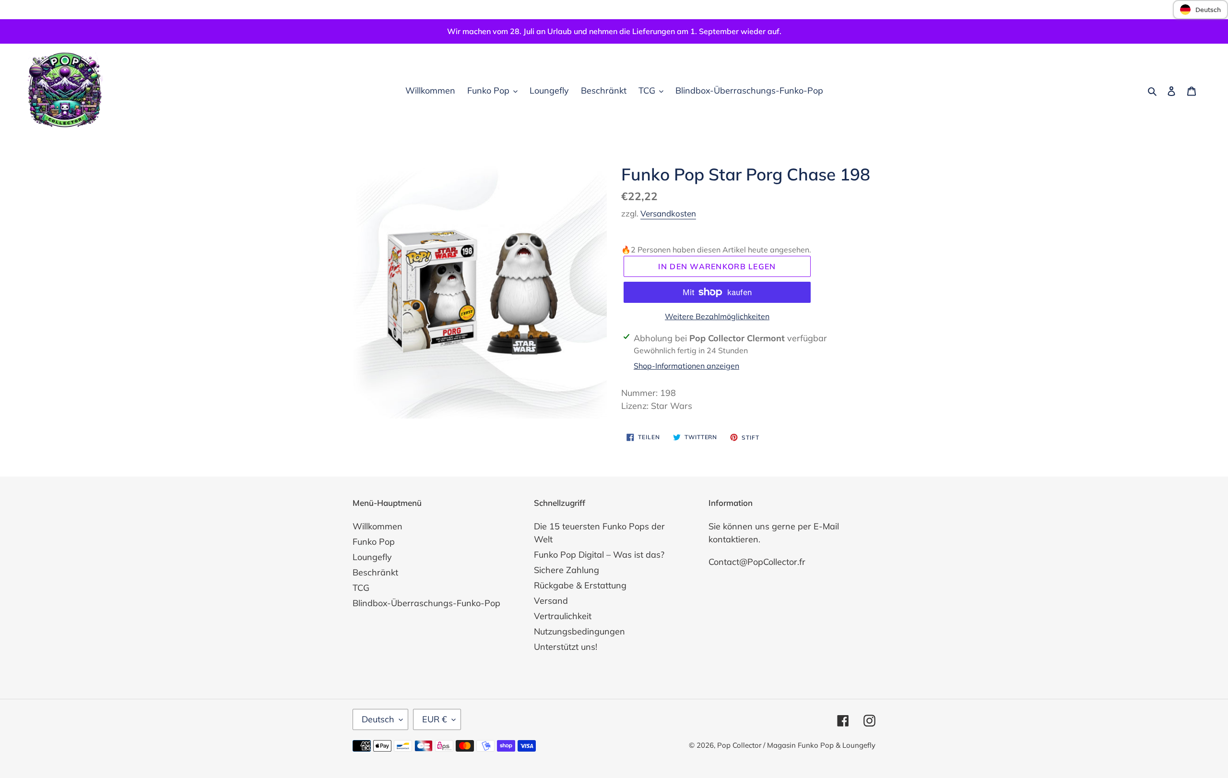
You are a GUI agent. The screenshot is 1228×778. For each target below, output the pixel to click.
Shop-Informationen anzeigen (686, 366)
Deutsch (378, 719)
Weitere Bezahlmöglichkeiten (717, 316)
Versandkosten (668, 213)
